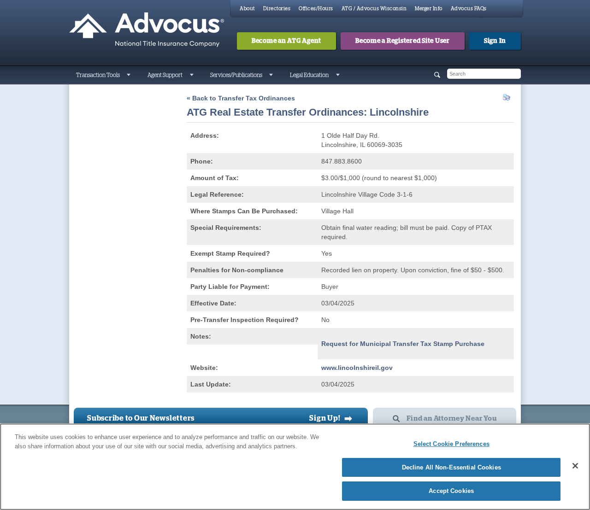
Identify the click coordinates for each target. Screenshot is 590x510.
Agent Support (165, 75)
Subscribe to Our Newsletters (141, 418)
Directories (277, 8)
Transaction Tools (98, 75)
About (247, 8)
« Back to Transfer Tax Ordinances (241, 98)
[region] (295, 466)
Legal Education (309, 75)
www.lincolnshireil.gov (357, 367)
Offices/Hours (316, 8)
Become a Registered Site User (402, 41)
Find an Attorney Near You (452, 418)
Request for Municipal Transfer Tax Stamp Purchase (402, 343)
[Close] (575, 466)
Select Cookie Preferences (451, 443)
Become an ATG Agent (286, 41)
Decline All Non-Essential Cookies (451, 467)
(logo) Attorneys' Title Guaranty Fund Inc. (146, 30)
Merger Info (428, 8)
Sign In (495, 41)
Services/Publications (236, 75)
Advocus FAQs (469, 8)
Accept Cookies (451, 490)
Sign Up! (331, 418)
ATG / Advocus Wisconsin (374, 8)
